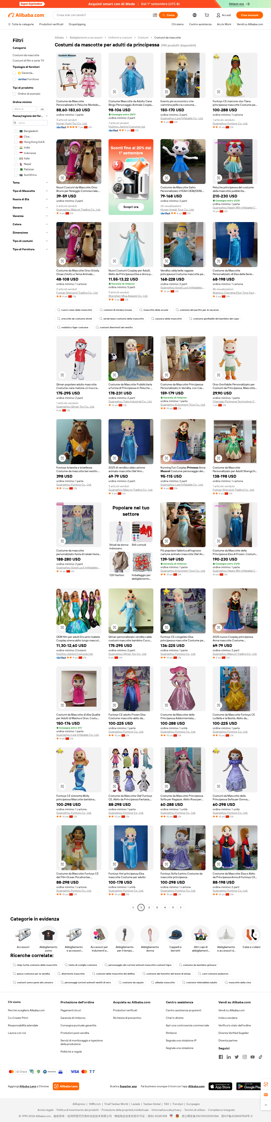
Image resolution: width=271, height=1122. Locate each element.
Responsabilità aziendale (23, 1025)
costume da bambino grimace (199, 965)
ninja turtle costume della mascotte (37, 965)
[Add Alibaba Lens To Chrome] (66, 1086)
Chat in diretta (174, 1017)
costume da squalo (133, 982)
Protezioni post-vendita (75, 1032)
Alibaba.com (196, 1086)
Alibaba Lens (27, 1086)
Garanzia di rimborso (73, 1017)
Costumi (143, 37)
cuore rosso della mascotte (76, 310)
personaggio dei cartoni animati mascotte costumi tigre (140, 965)
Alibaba (59, 37)
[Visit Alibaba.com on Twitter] (236, 1057)
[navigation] (30, 473)
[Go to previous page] (133, 907)
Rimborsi (171, 1032)
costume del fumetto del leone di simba (168, 973)
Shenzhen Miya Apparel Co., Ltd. (128, 295)
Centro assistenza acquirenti (183, 1010)
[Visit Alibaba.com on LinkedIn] (228, 1057)
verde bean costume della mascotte (123, 318)
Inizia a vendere (227, 1017)
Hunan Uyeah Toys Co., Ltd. (177, 209)
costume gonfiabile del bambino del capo (216, 318)
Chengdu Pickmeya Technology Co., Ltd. (235, 401)
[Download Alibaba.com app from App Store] (220, 1086)
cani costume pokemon (215, 973)
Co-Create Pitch (18, 1017)
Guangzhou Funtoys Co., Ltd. (230, 123)
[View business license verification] (171, 1116)
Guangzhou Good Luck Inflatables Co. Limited (183, 287)
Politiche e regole (71, 1051)
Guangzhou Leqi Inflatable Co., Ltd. (181, 118)
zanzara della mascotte (168, 318)
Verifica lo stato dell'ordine (234, 1025)
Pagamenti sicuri (71, 1010)
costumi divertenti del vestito (116, 327)
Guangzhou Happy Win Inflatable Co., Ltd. (235, 207)
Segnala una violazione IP (181, 1040)
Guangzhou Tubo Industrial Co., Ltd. (130, 401)
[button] (155, 15)
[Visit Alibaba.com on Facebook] (220, 1057)
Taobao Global (151, 1104)
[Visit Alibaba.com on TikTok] (260, 1057)
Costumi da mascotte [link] (167, 37)
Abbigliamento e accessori (86, 37)
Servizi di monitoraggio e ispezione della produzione (82, 1042)
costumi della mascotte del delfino (115, 973)
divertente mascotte (73, 973)
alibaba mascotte (165, 982)
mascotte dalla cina (240, 982)
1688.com (95, 1104)
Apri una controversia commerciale (187, 1025)
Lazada (135, 1104)
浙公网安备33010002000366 (200, 1116)
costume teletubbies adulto (201, 982)
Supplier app (128, 1086)
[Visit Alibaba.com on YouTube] (252, 1057)
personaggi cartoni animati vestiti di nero (88, 982)
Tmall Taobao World (116, 1104)
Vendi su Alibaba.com (231, 1010)
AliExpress (79, 1104)
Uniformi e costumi (120, 37)
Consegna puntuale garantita (78, 1025)
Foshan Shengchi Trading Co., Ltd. (77, 292)
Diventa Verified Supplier (233, 1032)
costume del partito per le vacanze (199, 310)
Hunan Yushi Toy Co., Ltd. (71, 123)
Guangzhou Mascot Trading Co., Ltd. (78, 209)
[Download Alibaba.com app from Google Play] (249, 1086)
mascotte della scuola (155, 310)
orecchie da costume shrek (76, 318)
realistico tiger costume (74, 327)
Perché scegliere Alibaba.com (26, 1010)
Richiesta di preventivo (127, 1017)
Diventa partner (228, 1040)
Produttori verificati (125, 1010)
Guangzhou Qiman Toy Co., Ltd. (75, 406)
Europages (193, 1104)
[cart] (207, 15)
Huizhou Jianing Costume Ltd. (127, 126)
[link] (266, 1084)
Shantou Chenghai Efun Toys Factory (235, 292)
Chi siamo (14, 1002)
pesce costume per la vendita (33, 973)
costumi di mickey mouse (118, 310)
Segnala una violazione (179, 1048)
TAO (166, 1104)
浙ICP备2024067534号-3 (236, 1116)
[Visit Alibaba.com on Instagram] (244, 1057)
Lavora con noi (17, 1032)
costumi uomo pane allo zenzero (35, 982)
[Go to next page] (180, 907)
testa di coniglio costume (83, 965)
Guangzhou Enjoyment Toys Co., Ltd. (182, 404)
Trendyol (177, 1104)
